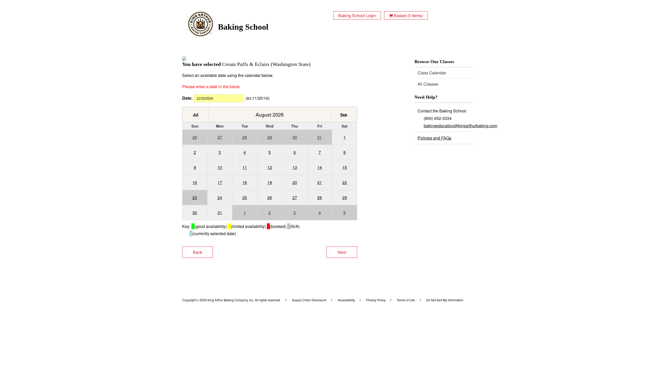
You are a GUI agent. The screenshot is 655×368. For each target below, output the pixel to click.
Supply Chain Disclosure (309, 300)
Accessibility (346, 300)
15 (344, 167)
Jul (195, 114)
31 (319, 137)
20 (294, 182)
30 (294, 137)
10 (219, 167)
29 (269, 137)
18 (244, 182)
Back (197, 252)
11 (244, 167)
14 (319, 167)
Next (342, 252)
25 (244, 197)
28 (244, 137)
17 (219, 182)
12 (269, 167)
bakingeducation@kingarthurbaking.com (460, 126)
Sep (343, 114)
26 (194, 137)
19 (269, 182)
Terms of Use (406, 300)
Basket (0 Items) (408, 15)
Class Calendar (432, 73)
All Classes (428, 84)
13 (294, 167)
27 (219, 137)
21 (319, 182)
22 (344, 182)
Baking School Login (357, 15)
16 (194, 182)
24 (219, 197)
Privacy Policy (376, 300)
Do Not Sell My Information (444, 300)
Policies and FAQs (434, 138)
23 (194, 197)
